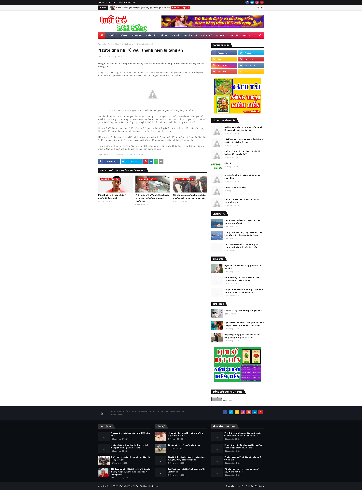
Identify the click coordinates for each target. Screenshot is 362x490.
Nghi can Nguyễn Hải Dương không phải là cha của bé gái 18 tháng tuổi (243, 128)
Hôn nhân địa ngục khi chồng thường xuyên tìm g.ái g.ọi (185, 434)
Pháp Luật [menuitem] (151, 35)
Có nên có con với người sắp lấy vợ (184, 445)
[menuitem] (101, 35)
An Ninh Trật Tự (110, 154)
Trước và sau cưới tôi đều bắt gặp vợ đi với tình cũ (186, 470)
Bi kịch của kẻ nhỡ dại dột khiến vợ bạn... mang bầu (243, 176)
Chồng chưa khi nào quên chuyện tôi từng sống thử (241, 200)
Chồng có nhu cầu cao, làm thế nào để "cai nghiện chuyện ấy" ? (242, 152)
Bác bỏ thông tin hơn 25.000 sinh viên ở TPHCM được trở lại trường (242, 279)
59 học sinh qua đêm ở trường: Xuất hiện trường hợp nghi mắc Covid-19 (243, 291)
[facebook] (247, 2)
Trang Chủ (102, 2)
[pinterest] (262, 2)
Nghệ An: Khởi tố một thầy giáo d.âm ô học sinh (242, 267)
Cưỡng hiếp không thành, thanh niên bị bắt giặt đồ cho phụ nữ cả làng (130, 446)
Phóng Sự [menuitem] (206, 35)
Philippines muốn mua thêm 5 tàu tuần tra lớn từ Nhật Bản (242, 221)
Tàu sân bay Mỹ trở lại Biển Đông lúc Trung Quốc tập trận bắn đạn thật (241, 245)
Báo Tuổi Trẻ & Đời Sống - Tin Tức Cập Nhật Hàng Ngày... (135, 486)
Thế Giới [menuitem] (123, 35)
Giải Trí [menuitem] (175, 35)
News (120, 154)
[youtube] (224, 71)
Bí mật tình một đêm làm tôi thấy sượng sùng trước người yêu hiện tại (187, 458)
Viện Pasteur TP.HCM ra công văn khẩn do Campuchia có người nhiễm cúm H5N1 (244, 324)
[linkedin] (254, 412)
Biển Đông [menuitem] (137, 35)
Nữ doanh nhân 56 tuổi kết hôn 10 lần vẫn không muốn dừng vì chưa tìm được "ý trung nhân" (130, 472)
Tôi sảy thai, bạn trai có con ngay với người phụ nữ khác (241, 470)
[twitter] (252, 2)
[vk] (251, 65)
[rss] (224, 59)
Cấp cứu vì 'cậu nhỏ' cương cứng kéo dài (243, 310)
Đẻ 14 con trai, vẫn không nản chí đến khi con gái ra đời (130, 458)
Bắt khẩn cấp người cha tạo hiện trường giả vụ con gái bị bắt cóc (143, 7)
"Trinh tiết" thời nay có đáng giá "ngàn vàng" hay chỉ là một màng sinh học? (242, 434)
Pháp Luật (128, 154)
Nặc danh (104, 56)
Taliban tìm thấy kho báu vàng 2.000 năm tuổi (130, 434)
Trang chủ (102, 44)
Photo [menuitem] (246, 35)
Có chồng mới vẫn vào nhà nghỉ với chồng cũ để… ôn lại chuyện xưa (243, 140)
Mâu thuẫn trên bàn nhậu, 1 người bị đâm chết (112, 196)
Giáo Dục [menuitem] (234, 35)
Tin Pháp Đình (113, 44)
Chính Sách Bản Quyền (127, 2)
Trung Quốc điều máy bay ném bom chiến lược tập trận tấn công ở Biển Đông (243, 233)
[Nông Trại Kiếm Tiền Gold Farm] (212, 26)
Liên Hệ (112, 2)
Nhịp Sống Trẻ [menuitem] (190, 35)
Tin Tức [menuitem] (111, 35)
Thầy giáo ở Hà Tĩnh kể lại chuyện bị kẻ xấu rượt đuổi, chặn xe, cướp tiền (152, 198)
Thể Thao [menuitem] (220, 35)
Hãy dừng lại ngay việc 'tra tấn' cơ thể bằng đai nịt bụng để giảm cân (242, 336)
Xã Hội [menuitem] (164, 35)
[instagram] (257, 2)
